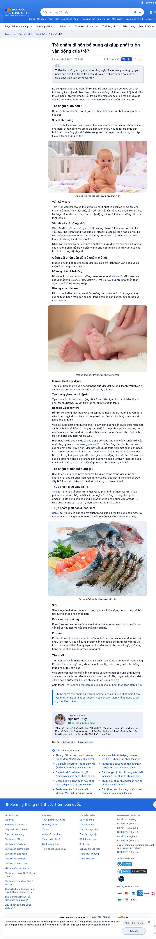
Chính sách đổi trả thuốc (17, 849)
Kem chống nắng (69, 19)
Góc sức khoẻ (87, 819)
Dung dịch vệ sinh (135, 19)
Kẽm (51, 19)
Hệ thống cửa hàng (14, 824)
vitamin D (117, 276)
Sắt (57, 19)
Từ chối (134, 931)
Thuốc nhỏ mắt (87, 19)
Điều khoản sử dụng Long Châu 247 (18, 906)
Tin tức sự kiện (87, 858)
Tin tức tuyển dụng (89, 853)
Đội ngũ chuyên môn (90, 849)
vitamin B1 (93, 444)
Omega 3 (41, 19)
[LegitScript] (132, 879)
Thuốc (45, 829)
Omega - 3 (58, 491)
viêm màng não (67, 235)
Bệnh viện (84, 844)
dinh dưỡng (68, 88)
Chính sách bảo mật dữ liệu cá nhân (20, 874)
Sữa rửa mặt (104, 19)
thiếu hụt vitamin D (67, 125)
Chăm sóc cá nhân (51, 834)
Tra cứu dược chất (89, 829)
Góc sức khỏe (26, 34)
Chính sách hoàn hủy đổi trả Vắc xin (19, 882)
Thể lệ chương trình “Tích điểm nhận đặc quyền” (18, 898)
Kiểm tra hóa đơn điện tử (17, 868)
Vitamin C (150, 19)
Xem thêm (70, 701)
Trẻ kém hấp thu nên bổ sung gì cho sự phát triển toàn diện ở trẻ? (103, 684)
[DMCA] (132, 871)
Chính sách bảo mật (15, 858)
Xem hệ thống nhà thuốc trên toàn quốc (45, 804)
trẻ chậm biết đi (101, 111)
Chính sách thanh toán (16, 863)
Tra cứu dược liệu (88, 834)
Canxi (32, 19)
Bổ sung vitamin (85, 742)
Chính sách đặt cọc (14, 839)
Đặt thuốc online (50, 844)
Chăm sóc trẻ (68, 742)
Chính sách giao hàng (16, 853)
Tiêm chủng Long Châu (54, 849)
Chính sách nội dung (15, 844)
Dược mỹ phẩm (49, 824)
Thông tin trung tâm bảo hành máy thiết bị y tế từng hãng (20, 890)
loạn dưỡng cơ (79, 228)
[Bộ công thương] (124, 864)
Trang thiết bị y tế (51, 839)
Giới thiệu (9, 819)
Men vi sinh (117, 19)
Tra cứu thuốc (87, 824)
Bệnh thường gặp (88, 839)
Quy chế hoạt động (14, 834)
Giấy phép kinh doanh (16, 829)
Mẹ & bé (40, 34)
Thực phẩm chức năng (53, 819)
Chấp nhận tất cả (134, 923)
